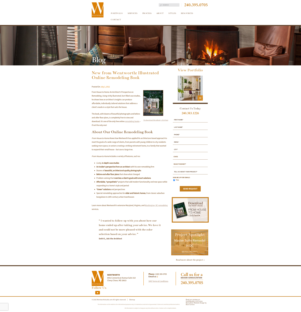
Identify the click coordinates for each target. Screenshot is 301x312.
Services (132, 13)
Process (147, 13)
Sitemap (132, 300)
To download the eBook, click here (155, 120)
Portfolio (117, 13)
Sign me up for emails (181, 177)
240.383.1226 (190, 113)
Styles (172, 13)
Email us (152, 276)
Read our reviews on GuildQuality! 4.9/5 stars (194, 300)
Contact (116, 19)
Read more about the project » (190, 260)
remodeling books (132, 121)
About (160, 13)
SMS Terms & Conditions (158, 281)
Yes (177, 180)
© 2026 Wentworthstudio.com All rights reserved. (109, 300)
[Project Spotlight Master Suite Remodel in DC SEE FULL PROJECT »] (189, 255)
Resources (187, 13)
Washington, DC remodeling (156, 205)
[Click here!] (190, 221)
